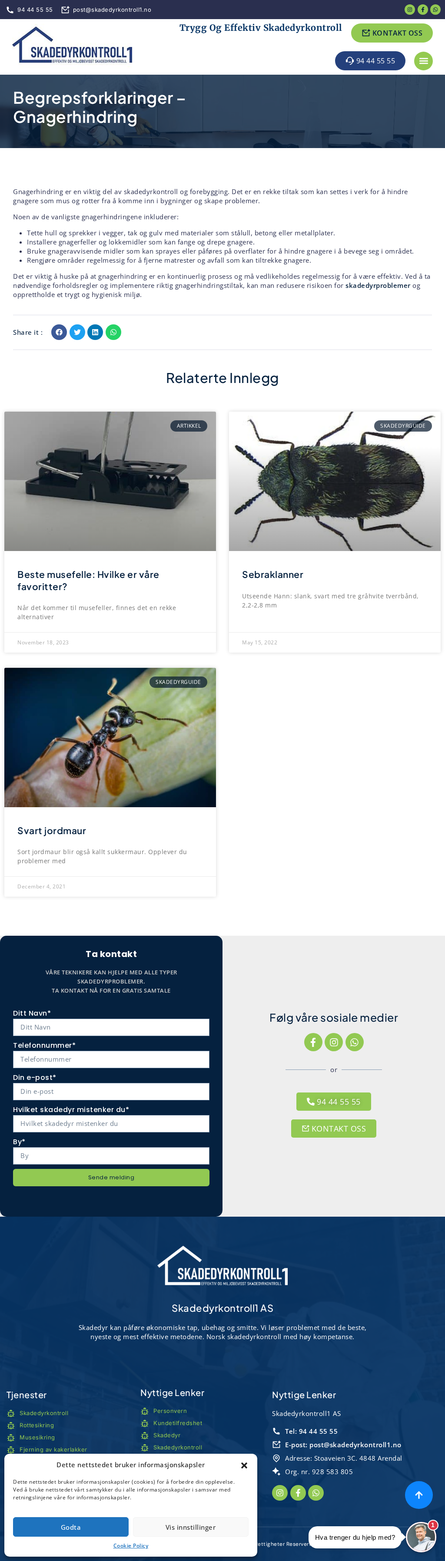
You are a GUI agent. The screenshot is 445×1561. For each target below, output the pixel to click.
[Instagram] (334, 1042)
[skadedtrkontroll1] (72, 47)
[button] (244, 1465)
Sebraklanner (272, 574)
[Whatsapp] (435, 9)
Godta (71, 1527)
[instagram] (410, 9)
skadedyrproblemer (378, 285)
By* (19, 1142)
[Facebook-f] (313, 1042)
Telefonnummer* (44, 1045)
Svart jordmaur (51, 830)
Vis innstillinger (191, 1527)
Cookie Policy (131, 1545)
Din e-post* (34, 1077)
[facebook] (423, 9)
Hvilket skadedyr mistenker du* (71, 1110)
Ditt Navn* (32, 1013)
